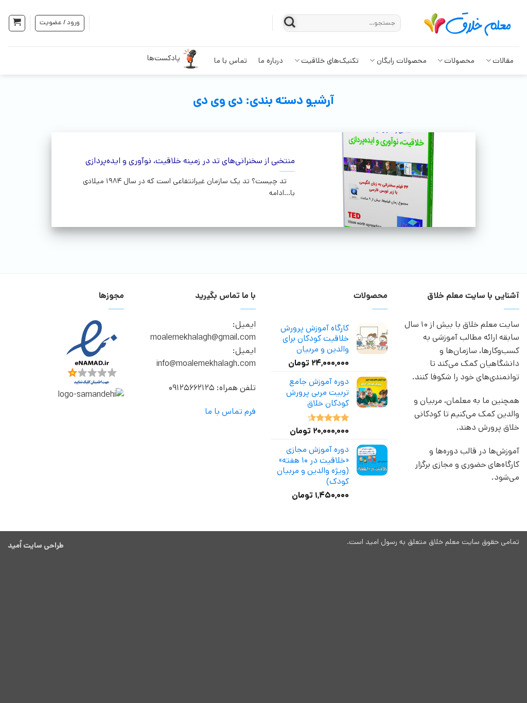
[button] (17, 23)
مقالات (503, 61)
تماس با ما (230, 61)
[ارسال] (290, 23)
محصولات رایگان (402, 61)
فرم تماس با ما (230, 411)
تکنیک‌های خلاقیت (330, 61)
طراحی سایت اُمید (36, 545)
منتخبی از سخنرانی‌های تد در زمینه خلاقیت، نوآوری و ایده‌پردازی (190, 161)
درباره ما (270, 61)
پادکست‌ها (163, 58)
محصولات (459, 61)
